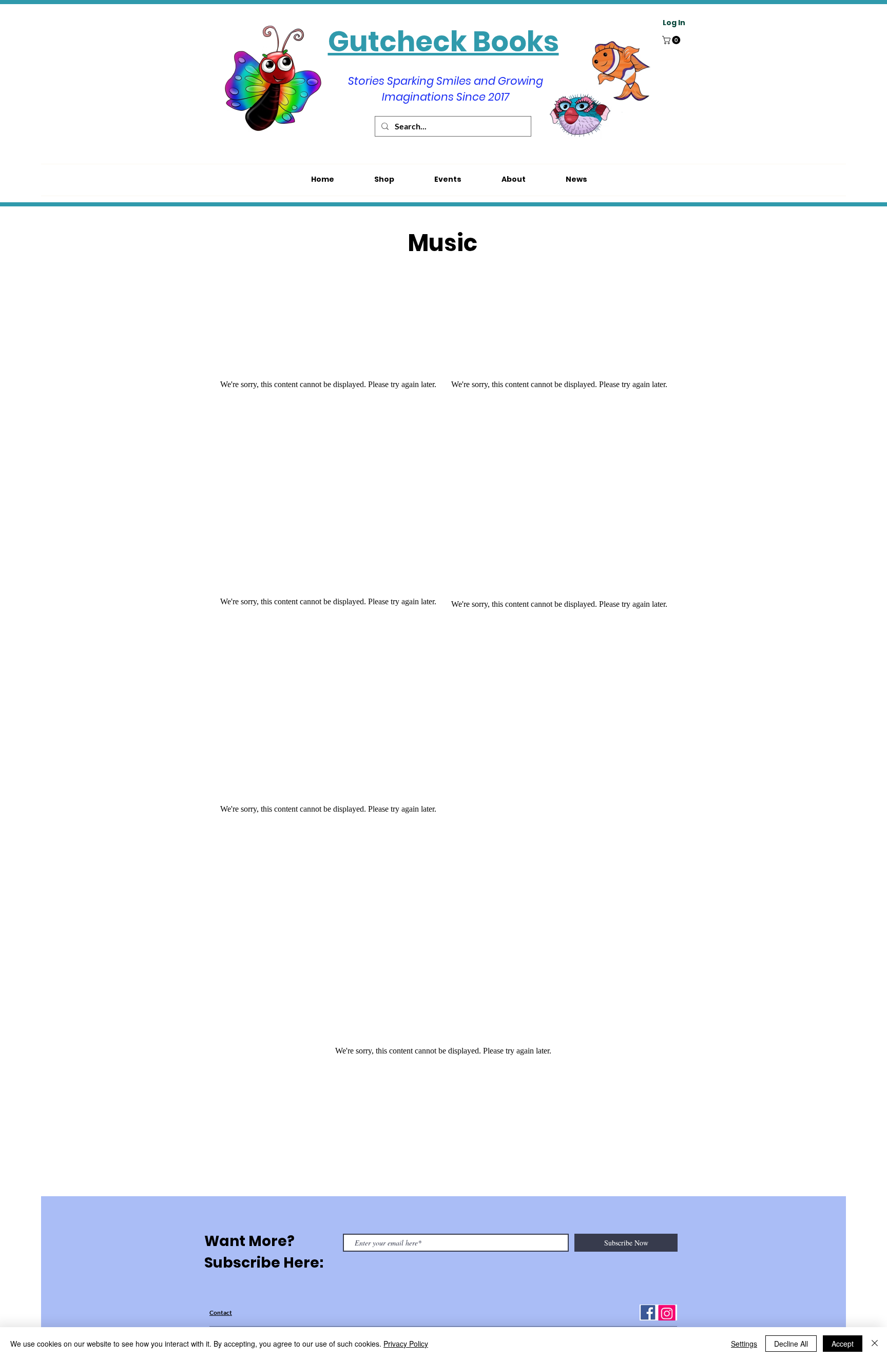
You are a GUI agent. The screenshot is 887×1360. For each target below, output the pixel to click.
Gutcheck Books (443, 41)
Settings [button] (744, 1343)
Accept (843, 1343)
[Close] (875, 1343)
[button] (672, 40)
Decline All (791, 1343)
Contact (220, 1312)
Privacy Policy (405, 1343)
